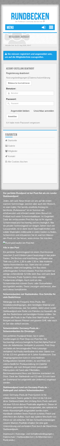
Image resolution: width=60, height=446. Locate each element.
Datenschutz (9, 437)
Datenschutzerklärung (39, 77)
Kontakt (11, 156)
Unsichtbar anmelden (44, 111)
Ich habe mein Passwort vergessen (23, 122)
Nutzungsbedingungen (16, 77)
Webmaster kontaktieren (19, 83)
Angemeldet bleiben (20, 111)
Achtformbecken (43, 437)
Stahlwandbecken (25, 437)
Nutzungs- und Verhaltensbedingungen (34, 434)
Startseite (12, 140)
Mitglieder (12, 151)
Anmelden (12, 116)
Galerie (11, 146)
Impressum (8, 434)
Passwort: (11, 99)
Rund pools (8, 440)
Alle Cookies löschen (17, 161)
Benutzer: (11, 88)
